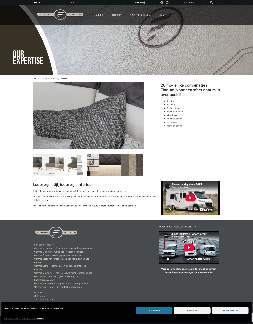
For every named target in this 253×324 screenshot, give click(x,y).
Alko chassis (172, 115)
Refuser (192, 310)
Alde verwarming (174, 118)
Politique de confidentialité (33, 318)
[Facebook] (161, 2)
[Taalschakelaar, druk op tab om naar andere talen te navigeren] (37, 2)
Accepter (154, 310)
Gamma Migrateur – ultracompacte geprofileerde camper (63, 248)
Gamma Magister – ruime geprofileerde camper (58, 251)
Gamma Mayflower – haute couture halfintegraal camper (63, 272)
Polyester (170, 104)
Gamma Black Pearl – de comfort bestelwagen (58, 287)
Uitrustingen (172, 122)
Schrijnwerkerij (173, 101)
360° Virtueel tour (43, 299)
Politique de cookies (12, 318)
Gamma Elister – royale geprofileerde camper (57, 255)
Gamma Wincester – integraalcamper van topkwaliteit (61, 283)
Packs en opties (174, 125)
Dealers (38, 292)
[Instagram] (167, 2)
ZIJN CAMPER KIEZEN (140, 15)
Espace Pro (190, 2)
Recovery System (174, 111)
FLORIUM (116, 15)
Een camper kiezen (44, 244)
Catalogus (39, 296)
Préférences (230, 310)
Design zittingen (174, 108)
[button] (211, 2)
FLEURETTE (98, 15)
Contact (71, 2)
